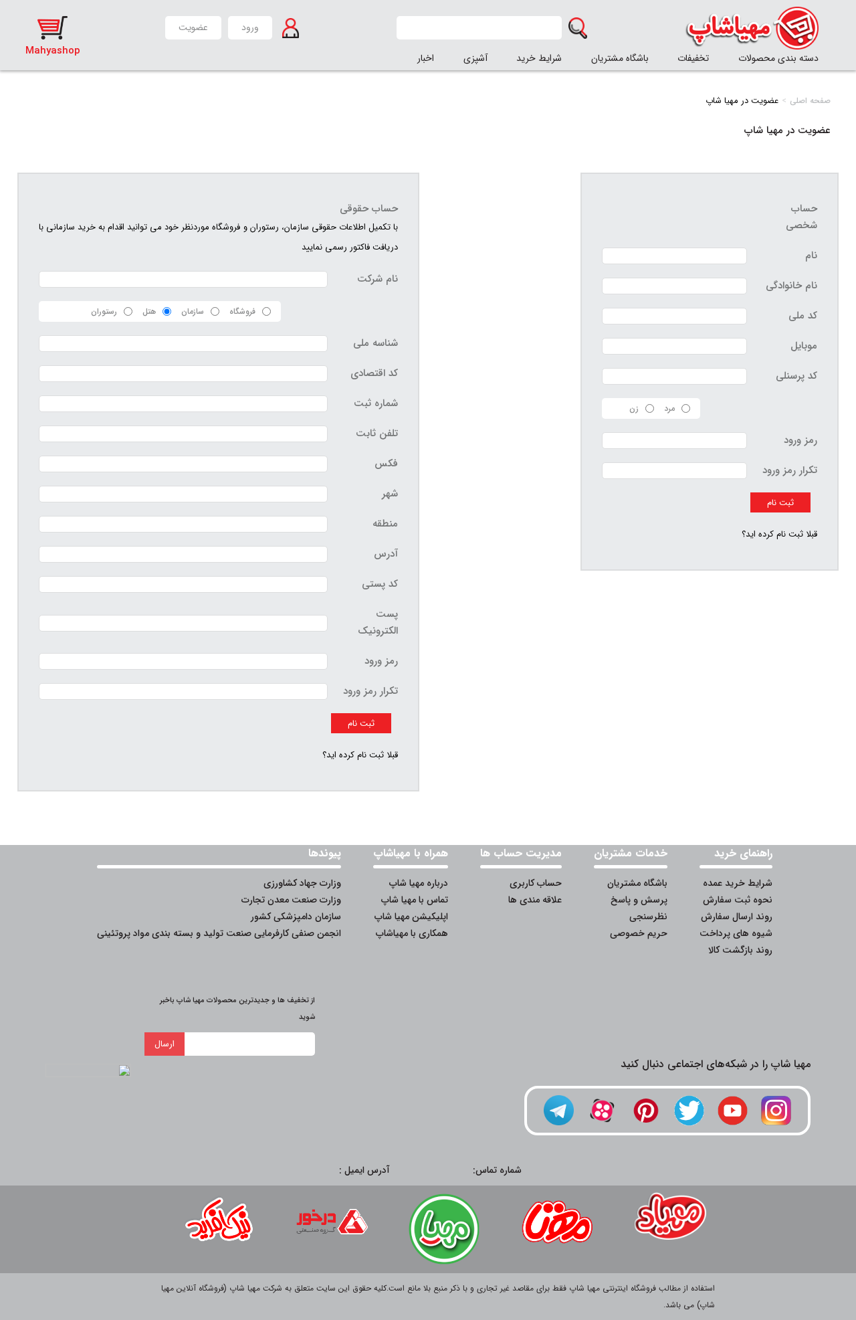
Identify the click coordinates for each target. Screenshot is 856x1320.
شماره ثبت (376, 403)
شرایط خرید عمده (737, 883)
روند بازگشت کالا (740, 950)
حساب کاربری (536, 883)
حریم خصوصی (638, 933)
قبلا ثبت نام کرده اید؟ (779, 534)
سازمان (192, 311)
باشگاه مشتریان (620, 58)
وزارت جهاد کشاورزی (302, 883)
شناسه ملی (375, 343)
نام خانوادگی (791, 286)
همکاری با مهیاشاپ (412, 933)
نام (811, 256)
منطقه (385, 524)
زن (634, 408)
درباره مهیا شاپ (418, 883)
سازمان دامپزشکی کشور (296, 916)
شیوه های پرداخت (736, 933)
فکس (386, 464)
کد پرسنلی (796, 376)
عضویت (193, 27)
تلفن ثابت (377, 434)
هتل (149, 311)
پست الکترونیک (378, 622)
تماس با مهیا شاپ (414, 899)
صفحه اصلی (810, 100)
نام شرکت (377, 279)
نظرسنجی (648, 916)
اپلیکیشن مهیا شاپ (411, 916)
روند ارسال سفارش (736, 916)
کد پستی (380, 584)
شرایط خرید (539, 58)
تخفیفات (693, 58)
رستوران (104, 311)
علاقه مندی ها (535, 899)
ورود (250, 27)
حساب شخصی (801, 217)
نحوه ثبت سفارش (737, 899)
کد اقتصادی (374, 373)
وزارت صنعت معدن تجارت (291, 899)
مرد (669, 408)
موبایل (803, 346)
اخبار (425, 58)
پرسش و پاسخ (639, 899)
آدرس (386, 554)
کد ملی (802, 316)
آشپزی (475, 58)
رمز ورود (800, 440)
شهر (390, 494)
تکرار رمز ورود (789, 470)
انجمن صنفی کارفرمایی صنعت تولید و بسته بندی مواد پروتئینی (219, 933)
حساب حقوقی (369, 209)
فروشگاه (242, 311)
